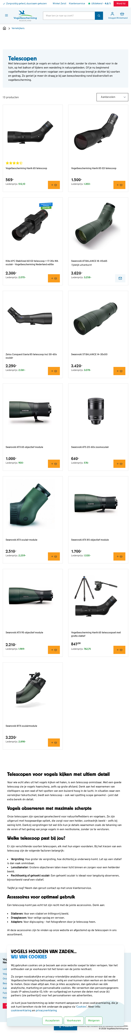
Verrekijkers (18, 28)
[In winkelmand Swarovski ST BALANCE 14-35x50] (119, 371)
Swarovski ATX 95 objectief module (24, 632)
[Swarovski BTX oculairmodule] (33, 690)
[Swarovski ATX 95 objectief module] (33, 596)
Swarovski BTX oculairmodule (21, 726)
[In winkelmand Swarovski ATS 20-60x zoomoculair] (119, 464)
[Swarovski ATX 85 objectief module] (98, 504)
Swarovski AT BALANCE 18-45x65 (89, 261)
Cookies (81, 1007)
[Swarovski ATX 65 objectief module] (33, 411)
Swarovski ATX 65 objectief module (24, 447)
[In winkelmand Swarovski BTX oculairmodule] (54, 742)
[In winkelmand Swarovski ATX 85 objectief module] (119, 556)
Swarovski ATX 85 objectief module (90, 540)
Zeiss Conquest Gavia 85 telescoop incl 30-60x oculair (31, 356)
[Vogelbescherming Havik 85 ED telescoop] (98, 132)
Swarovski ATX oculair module (21, 540)
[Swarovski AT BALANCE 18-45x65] (98, 225)
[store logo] (25, 15)
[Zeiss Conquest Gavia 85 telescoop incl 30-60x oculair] (33, 318)
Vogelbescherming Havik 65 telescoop (26, 168)
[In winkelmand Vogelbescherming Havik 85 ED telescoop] (119, 185)
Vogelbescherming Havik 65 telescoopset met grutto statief (96, 634)
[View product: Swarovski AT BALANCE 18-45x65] (120, 278)
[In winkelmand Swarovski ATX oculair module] (54, 556)
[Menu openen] (6, 15)
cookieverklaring (21, 1010)
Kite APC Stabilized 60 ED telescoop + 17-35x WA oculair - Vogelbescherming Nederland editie (32, 263)
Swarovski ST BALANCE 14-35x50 (89, 354)
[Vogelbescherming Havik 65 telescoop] (33, 132)
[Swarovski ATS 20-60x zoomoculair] (98, 411)
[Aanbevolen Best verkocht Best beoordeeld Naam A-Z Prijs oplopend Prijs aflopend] (112, 97)
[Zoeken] (99, 16)
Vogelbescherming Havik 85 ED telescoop (93, 168)
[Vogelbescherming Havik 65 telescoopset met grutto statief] (98, 596)
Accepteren (52, 1020)
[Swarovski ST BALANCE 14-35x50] (98, 318)
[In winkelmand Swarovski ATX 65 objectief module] (54, 464)
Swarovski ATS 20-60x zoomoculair (90, 447)
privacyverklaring (46, 1010)
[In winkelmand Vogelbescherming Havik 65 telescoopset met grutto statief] (119, 650)
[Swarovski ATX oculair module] (33, 504)
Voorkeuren (74, 1020)
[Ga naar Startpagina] (4, 28)
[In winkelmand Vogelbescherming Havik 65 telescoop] (54, 185)
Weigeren (94, 1020)
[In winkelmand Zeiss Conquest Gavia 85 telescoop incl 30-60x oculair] (54, 371)
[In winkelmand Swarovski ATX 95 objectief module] (54, 650)
